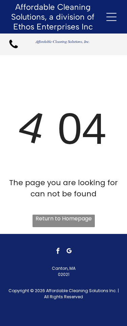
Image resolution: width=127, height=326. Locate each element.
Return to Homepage (64, 218)
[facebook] (58, 251)
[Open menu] (111, 17)
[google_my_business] (69, 251)
